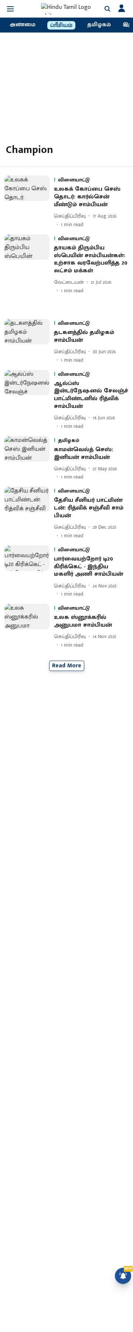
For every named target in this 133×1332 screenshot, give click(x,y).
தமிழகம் (99, 24)
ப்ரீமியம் (61, 25)
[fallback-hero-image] (29, 202)
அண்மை (22, 24)
